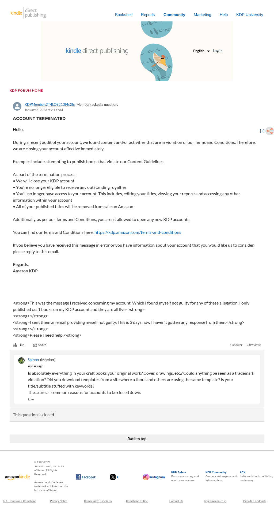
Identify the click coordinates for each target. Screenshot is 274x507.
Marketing (202, 14)
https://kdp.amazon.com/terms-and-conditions (137, 232)
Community (174, 14)
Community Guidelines (98, 501)
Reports (148, 14)
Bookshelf (123, 14)
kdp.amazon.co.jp (215, 501)
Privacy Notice (58, 501)
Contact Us (176, 501)
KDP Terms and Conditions (19, 501)
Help (224, 14)
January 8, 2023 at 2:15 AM (44, 110)
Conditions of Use (137, 501)
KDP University (249, 14)
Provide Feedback (254, 501)
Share (42, 345)
